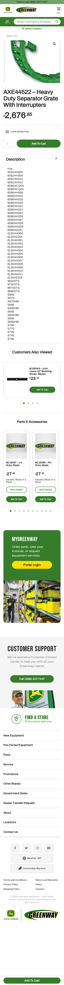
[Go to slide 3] (33, 403)
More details (16, 490)
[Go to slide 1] (24, 403)
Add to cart (39, 143)
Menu (7, 23)
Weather (33, 858)
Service (8, 764)
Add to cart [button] (42, 390)
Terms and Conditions (15, 880)
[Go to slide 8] (41, 511)
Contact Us (10, 831)
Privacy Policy (10, 884)
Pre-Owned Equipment (18, 745)
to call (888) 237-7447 (32, 2)
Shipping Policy (11, 889)
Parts (6, 754)
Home (9, 36)
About (7, 812)
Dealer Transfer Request (19, 803)
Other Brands (11, 783)
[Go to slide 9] (46, 511)
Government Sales (15, 793)
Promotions (10, 774)
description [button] (15, 159)
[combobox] (37, 22)
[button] (54, 44)
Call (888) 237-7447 (32, 678)
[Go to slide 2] (28, 403)
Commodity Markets (34, 868)
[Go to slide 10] (50, 511)
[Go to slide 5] (28, 511)
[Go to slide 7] (37, 511)
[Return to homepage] (20, 13)
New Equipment (13, 735)
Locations (9, 822)
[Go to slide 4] (37, 403)
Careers (39, 889)
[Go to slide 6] (33, 511)
